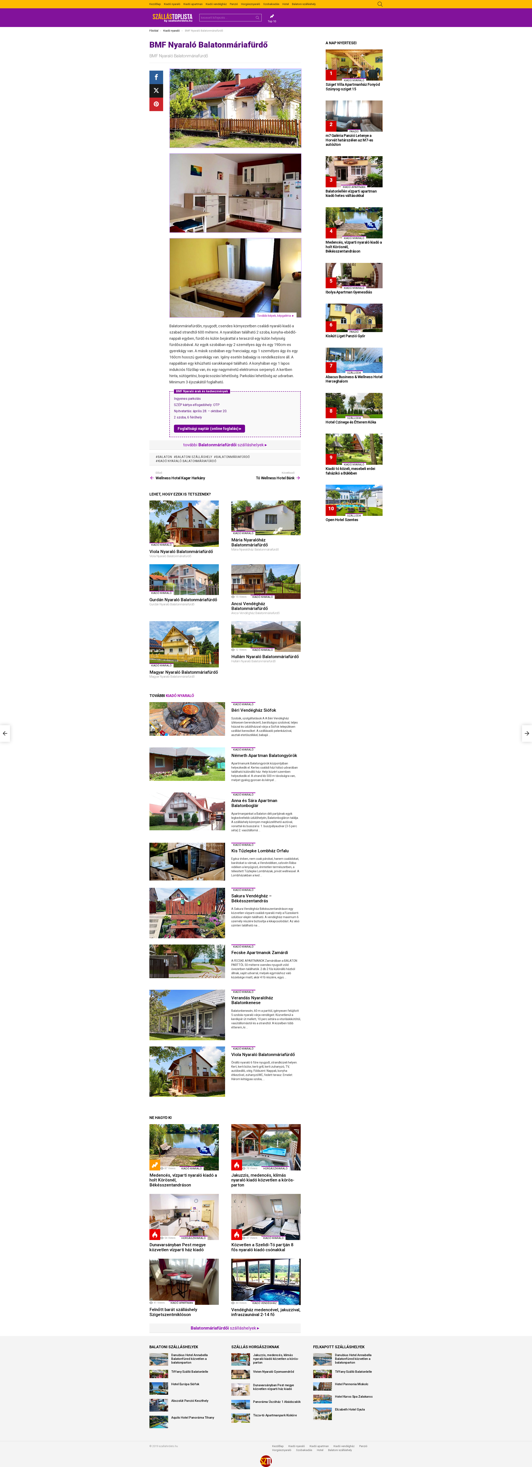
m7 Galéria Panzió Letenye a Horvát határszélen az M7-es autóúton (349, 140)
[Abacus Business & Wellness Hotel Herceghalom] (354, 360)
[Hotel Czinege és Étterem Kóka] (354, 405)
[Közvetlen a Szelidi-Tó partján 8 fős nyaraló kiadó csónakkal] (266, 1217)
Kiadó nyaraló (172, 4)
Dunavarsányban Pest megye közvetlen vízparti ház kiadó (177, 1247)
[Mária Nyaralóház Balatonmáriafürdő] (266, 517)
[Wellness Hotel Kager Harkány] (5, 733)
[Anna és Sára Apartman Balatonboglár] (187, 811)
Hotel (285, 4)
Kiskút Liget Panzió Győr (345, 336)
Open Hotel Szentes (342, 520)
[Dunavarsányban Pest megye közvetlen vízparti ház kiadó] (184, 1217)
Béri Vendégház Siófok (253, 710)
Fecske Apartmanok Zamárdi (259, 952)
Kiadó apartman (193, 4)
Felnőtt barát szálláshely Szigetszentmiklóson (173, 1312)
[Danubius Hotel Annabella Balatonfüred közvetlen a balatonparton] (158, 1359)
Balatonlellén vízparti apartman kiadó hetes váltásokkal (351, 193)
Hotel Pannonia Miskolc (351, 1384)
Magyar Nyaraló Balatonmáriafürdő (183, 672)
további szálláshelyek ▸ (225, 444)
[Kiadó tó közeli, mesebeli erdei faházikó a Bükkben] (354, 449)
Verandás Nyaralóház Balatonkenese (252, 1000)
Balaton (165, 457)
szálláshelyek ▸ (225, 1328)
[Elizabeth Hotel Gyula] (322, 1414)
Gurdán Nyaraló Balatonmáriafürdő (183, 599)
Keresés (257, 18)
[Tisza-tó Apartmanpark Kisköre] (240, 1418)
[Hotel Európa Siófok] (158, 1388)
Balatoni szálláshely (304, 4)
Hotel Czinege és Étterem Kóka (351, 422)
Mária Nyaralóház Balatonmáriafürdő (249, 542)
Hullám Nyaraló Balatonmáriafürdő (265, 656)
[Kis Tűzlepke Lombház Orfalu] (187, 862)
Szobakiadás (271, 4)
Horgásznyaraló (250, 4)
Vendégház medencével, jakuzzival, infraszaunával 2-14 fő (265, 1312)
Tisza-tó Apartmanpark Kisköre (275, 1415)
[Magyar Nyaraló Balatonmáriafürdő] (184, 644)
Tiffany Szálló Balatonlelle (189, 1372)
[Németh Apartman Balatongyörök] (187, 764)
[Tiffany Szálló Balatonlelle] (158, 1374)
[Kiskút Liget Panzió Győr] (354, 318)
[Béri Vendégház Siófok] (187, 719)
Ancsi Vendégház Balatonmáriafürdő (249, 606)
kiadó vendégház (264, 1303)
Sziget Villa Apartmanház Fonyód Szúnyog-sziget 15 (353, 86)
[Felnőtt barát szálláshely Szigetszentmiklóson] (184, 1282)
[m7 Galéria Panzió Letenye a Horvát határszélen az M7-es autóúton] (354, 116)
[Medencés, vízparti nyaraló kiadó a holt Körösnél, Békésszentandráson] (184, 1147)
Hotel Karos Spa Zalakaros (354, 1396)
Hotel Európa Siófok (185, 1384)
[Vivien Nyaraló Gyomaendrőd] (240, 1374)
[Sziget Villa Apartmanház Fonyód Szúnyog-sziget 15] (354, 65)
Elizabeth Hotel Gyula (350, 1409)
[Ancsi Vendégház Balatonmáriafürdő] (266, 581)
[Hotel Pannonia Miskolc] (322, 1386)
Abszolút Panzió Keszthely (189, 1401)
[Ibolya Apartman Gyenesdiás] (354, 275)
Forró (236, 1165)
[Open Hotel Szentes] (354, 500)
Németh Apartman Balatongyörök (264, 755)
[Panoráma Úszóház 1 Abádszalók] (240, 1404)
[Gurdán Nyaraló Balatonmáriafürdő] (184, 579)
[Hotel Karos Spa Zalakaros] (322, 1399)
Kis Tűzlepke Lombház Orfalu (260, 850)
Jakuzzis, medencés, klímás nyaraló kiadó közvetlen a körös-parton (262, 1180)
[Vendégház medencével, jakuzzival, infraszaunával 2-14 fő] (266, 1282)
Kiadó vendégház (216, 4)
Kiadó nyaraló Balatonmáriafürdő (187, 461)
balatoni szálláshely (194, 457)
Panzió (234, 4)
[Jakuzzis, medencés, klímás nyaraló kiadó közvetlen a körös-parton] (266, 1147)
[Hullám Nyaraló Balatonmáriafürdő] (266, 636)
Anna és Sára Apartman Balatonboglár (254, 803)
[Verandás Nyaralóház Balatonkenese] (187, 1015)
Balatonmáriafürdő (233, 457)
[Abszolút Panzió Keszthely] (158, 1405)
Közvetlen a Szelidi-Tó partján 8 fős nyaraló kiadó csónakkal (262, 1247)
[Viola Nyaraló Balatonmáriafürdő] (184, 523)
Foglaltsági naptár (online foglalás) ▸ (209, 428)
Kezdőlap (155, 4)
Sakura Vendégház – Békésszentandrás (251, 898)
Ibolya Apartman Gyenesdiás (349, 292)
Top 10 (272, 21)
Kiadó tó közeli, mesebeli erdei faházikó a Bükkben (350, 470)
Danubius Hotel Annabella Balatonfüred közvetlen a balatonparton (189, 1358)
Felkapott (154, 1165)
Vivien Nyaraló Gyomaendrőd (273, 1372)
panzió (354, 131)
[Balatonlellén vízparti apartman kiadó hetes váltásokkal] (354, 171)
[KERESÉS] (380, 4)
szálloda (354, 372)
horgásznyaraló (275, 1168)
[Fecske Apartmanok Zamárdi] (187, 961)
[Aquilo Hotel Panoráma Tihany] (158, 1422)
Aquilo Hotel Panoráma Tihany (192, 1417)
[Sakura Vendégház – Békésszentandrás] (187, 913)
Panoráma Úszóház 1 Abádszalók (276, 1402)
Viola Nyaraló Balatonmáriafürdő (181, 551)
